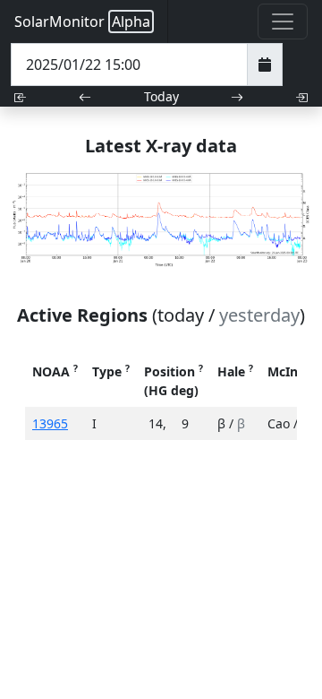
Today (161, 96)
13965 (50, 423)
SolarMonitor (82, 21)
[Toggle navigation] (283, 21)
